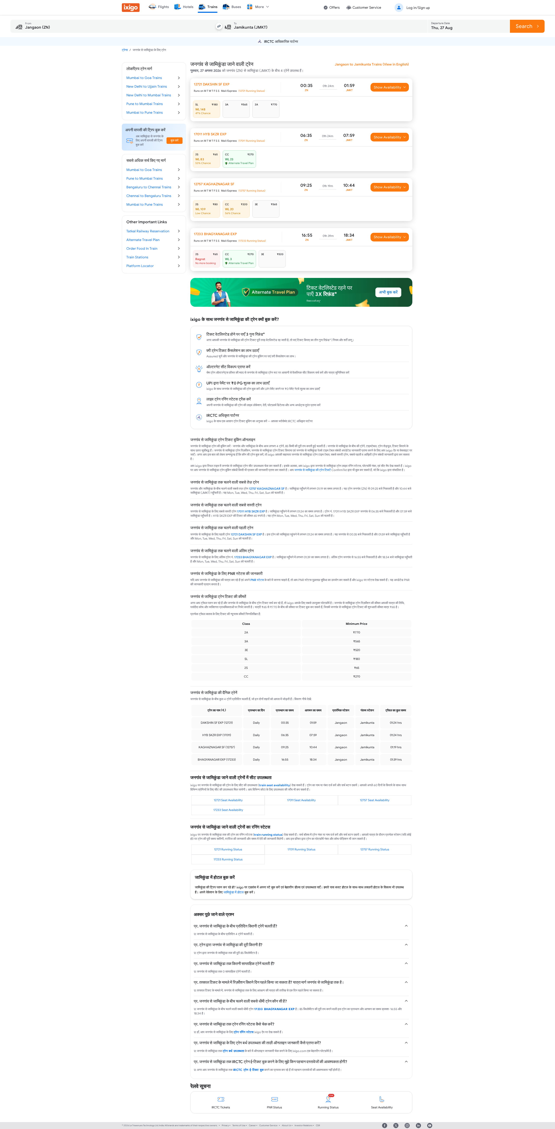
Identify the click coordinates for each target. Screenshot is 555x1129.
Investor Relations (303, 1125)
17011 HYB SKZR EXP (251, 511)
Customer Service (268, 1125)
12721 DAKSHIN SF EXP (246, 534)
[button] (411, 7)
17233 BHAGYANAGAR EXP (253, 557)
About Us (286, 1125)
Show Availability (387, 87)
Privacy (225, 1125)
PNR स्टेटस (257, 580)
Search (524, 26)
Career (252, 1125)
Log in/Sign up (418, 8)
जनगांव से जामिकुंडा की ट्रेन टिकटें (312, 470)
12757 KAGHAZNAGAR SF (267, 488)
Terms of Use (238, 1125)
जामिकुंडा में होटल (234, 892)
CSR (318, 1125)
